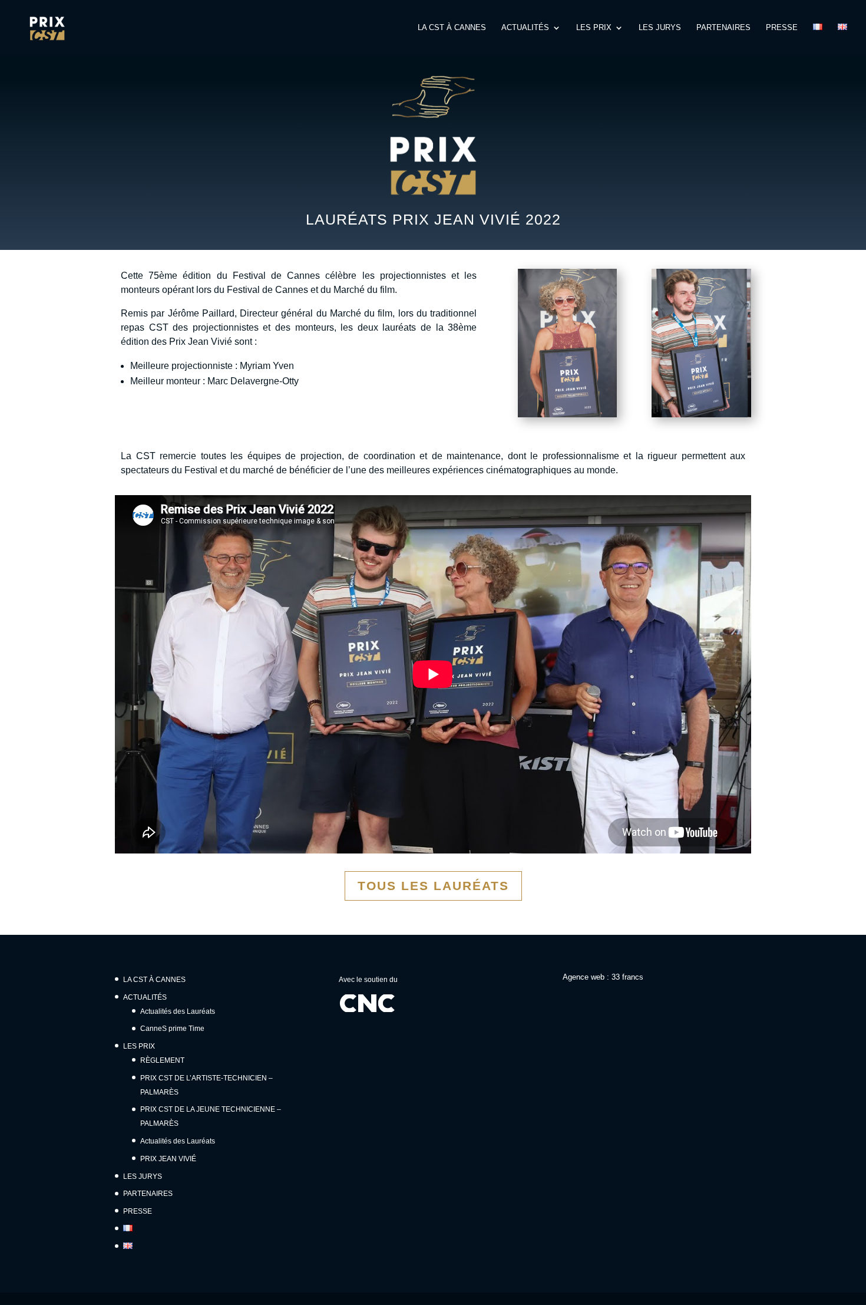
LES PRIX (594, 28)
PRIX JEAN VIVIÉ (168, 1159)
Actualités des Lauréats (177, 1011)
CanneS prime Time (172, 1028)
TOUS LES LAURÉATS (433, 885)
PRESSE (782, 28)
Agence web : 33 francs (603, 977)
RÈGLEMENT (162, 1060)
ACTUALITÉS (525, 28)
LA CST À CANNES (452, 28)
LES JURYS (660, 28)
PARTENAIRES (723, 28)
